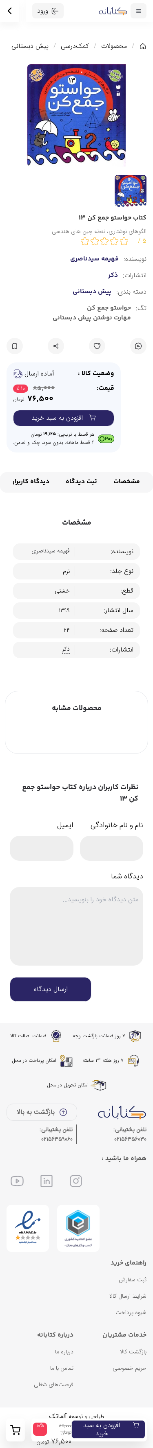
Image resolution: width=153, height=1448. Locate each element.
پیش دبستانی (30, 46)
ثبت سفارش (132, 1279)
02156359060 (57, 1139)
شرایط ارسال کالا (127, 1296)
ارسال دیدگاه (51, 989)
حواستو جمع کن (109, 308)
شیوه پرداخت (130, 1312)
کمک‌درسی (75, 46)
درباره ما (64, 1351)
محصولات (114, 46)
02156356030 (130, 1139)
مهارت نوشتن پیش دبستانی (92, 318)
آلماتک (58, 1416)
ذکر (113, 276)
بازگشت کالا (133, 1351)
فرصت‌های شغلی (53, 1384)
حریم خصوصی (129, 1368)
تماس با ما (61, 1368)
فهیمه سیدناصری (94, 259)
